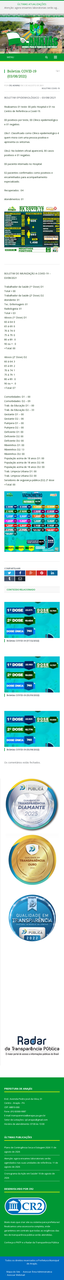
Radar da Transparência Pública (42, 1242)
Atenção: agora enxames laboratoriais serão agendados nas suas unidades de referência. (32, 7)
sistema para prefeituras (46, 1222)
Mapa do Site (13, 1271)
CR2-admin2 (14, 85)
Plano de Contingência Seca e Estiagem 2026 (27, 1147)
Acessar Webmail (16, 1274)
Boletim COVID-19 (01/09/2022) (23, 695)
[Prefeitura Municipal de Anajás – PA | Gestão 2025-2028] (32, 34)
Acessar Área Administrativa (37, 1271)
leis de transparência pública (19, 1234)
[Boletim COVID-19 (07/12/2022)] (32, 620)
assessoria (28, 1226)
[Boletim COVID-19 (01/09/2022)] (32, 674)
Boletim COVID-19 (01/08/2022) (23, 749)
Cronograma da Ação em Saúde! (21, 1173)
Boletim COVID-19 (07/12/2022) (23, 640)
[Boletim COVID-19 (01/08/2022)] (32, 729)
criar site (25, 1222)
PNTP (18, 1242)
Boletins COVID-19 (51, 88)
